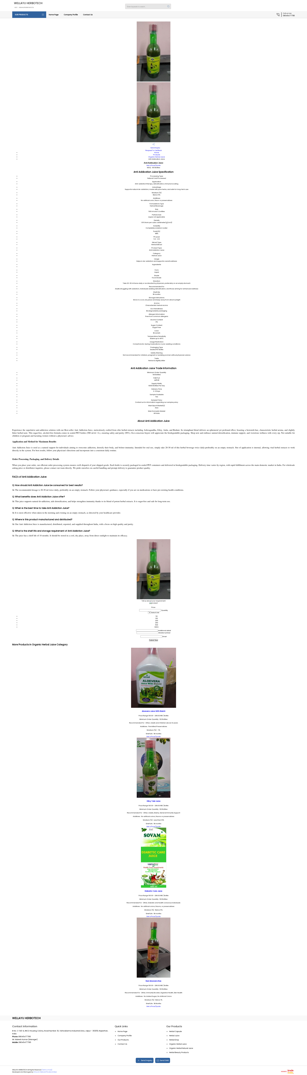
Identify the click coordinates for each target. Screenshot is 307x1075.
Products (156, 155)
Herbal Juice (174, 1035)
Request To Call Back (153, 150)
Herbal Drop (174, 1040)
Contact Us (88, 14)
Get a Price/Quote (153, 165)
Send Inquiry (155, 148)
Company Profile (71, 14)
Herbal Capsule (175, 1031)
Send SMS (164, 1060)
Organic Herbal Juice (156, 157)
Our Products (21, 15)
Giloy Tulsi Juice (153, 801)
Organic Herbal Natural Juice (181, 1048)
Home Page (54, 14)
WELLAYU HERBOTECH (28, 4)
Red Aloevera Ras (153, 981)
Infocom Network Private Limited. (45, 1072)
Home (156, 153)
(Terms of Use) (47, 1070)
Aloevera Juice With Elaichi (153, 711)
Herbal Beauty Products (179, 1052)
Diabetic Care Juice (153, 891)
